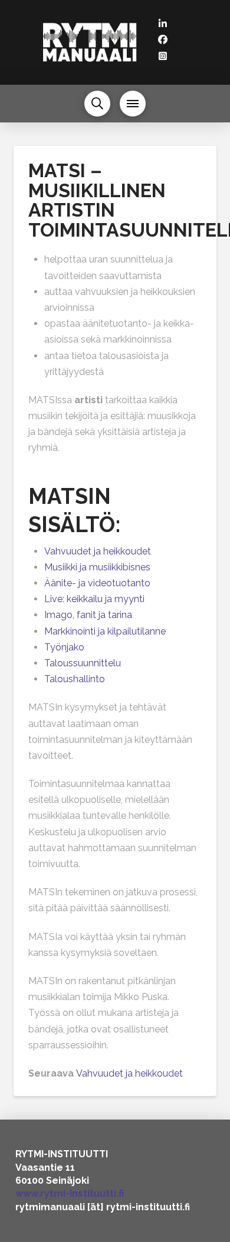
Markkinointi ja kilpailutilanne (105, 631)
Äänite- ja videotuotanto (97, 583)
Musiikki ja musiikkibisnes (97, 567)
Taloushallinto (74, 679)
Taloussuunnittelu (82, 663)
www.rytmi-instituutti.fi (69, 1193)
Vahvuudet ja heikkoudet (97, 551)
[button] (97, 104)
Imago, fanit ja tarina (88, 614)
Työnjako (64, 647)
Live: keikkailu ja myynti (94, 599)
